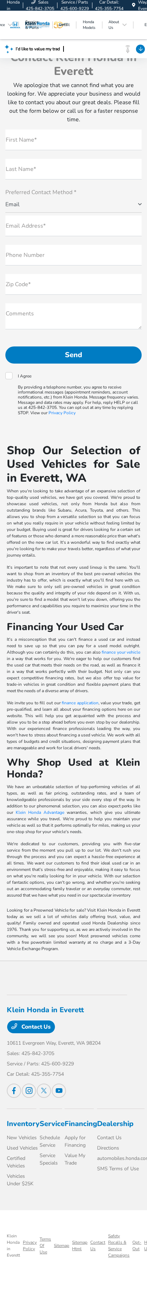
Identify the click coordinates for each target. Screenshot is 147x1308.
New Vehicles (22, 1137)
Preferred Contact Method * (40, 192)
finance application (80, 703)
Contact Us (35, 1027)
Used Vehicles (22, 1148)
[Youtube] (59, 1091)
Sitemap (61, 1245)
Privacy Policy (62, 413)
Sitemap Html (79, 1245)
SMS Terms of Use (118, 1168)
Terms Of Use (45, 1245)
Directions (108, 1148)
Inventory (23, 1124)
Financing (81, 1124)
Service (52, 1124)
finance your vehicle (121, 652)
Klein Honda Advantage (40, 812)
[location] (133, 5)
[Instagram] (29, 1091)
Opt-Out (136, 1245)
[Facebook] (14, 1091)
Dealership (115, 1124)
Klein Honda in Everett (13, 1245)
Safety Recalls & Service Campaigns (119, 1245)
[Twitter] (44, 1091)
